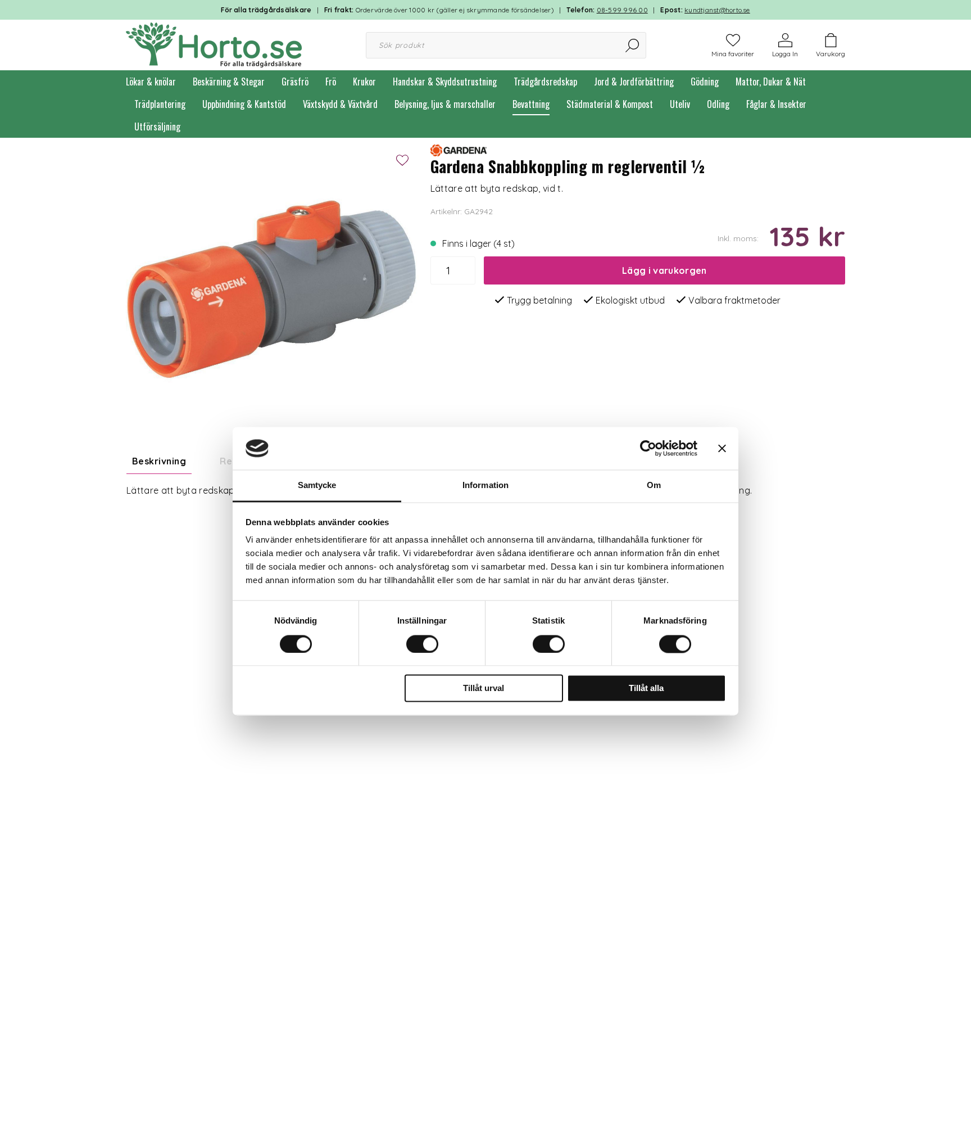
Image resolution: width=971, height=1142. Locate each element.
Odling (718, 104)
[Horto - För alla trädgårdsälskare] (214, 43)
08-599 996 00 (622, 10)
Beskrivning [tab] (159, 461)
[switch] (422, 644)
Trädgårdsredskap (545, 81)
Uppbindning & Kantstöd (244, 104)
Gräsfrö (295, 81)
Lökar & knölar (151, 81)
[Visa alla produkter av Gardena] (458, 149)
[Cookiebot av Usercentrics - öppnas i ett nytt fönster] (648, 448)
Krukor (364, 81)
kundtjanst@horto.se (717, 10)
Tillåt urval (483, 688)
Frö (330, 81)
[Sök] (633, 45)
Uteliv (680, 104)
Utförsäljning (157, 126)
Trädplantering (159, 104)
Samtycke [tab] (317, 485)
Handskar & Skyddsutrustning (445, 81)
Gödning (705, 81)
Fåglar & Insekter (776, 104)
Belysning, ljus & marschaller (445, 104)
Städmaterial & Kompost (609, 104)
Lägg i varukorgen (664, 270)
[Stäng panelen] (722, 448)
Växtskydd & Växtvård (340, 104)
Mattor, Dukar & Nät (771, 81)
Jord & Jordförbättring (634, 81)
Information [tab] (485, 485)
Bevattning (531, 104)
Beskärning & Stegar (229, 81)
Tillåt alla (646, 688)
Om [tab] (654, 485)
